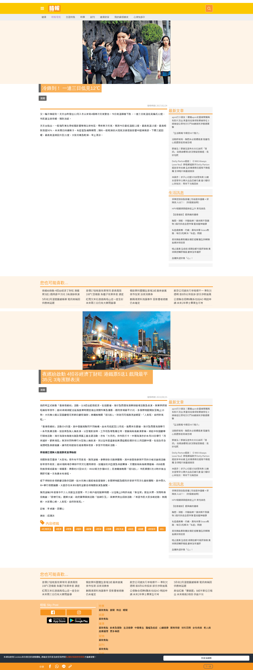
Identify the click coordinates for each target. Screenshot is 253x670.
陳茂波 (120, 529)
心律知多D (139, 17)
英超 (131, 529)
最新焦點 (103, 610)
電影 (79, 529)
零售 (69, 529)
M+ (162, 529)
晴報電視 (56, 17)
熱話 (118, 610)
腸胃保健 (175, 627)
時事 (82, 17)
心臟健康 (164, 627)
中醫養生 (139, 627)
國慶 (141, 529)
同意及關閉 (206, 658)
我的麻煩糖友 (121, 17)
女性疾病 (197, 627)
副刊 (92, 17)
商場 (99, 529)
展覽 (89, 529)
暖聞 (125, 610)
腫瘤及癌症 (151, 627)
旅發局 (152, 529)
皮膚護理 (103, 631)
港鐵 (109, 529)
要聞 (112, 610)
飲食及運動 (116, 627)
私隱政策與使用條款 (75, 656)
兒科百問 (186, 627)
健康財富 (104, 17)
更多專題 (114, 631)
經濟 (59, 529)
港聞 (42, 98)
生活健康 (128, 627)
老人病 (207, 627)
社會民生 (47, 529)
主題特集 (70, 17)
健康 (44, 17)
